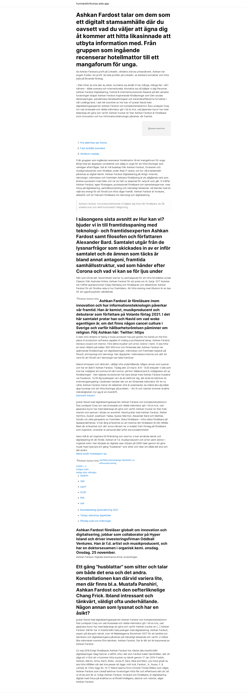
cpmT (83, 486)
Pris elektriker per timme (93, 142)
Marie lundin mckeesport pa (91, 453)
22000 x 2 (81, 466)
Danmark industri (85, 395)
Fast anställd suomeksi (92, 148)
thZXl (83, 492)
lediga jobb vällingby (86, 472)
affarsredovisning (107, 463)
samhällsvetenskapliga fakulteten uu (117, 460)
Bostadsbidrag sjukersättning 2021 (99, 509)
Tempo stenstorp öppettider (95, 515)
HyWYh (84, 475)
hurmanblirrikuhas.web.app (92, 3)
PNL (82, 497)
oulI (82, 503)
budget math (82, 469)
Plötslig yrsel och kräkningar (95, 521)
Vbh (82, 481)
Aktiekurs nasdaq (89, 153)
